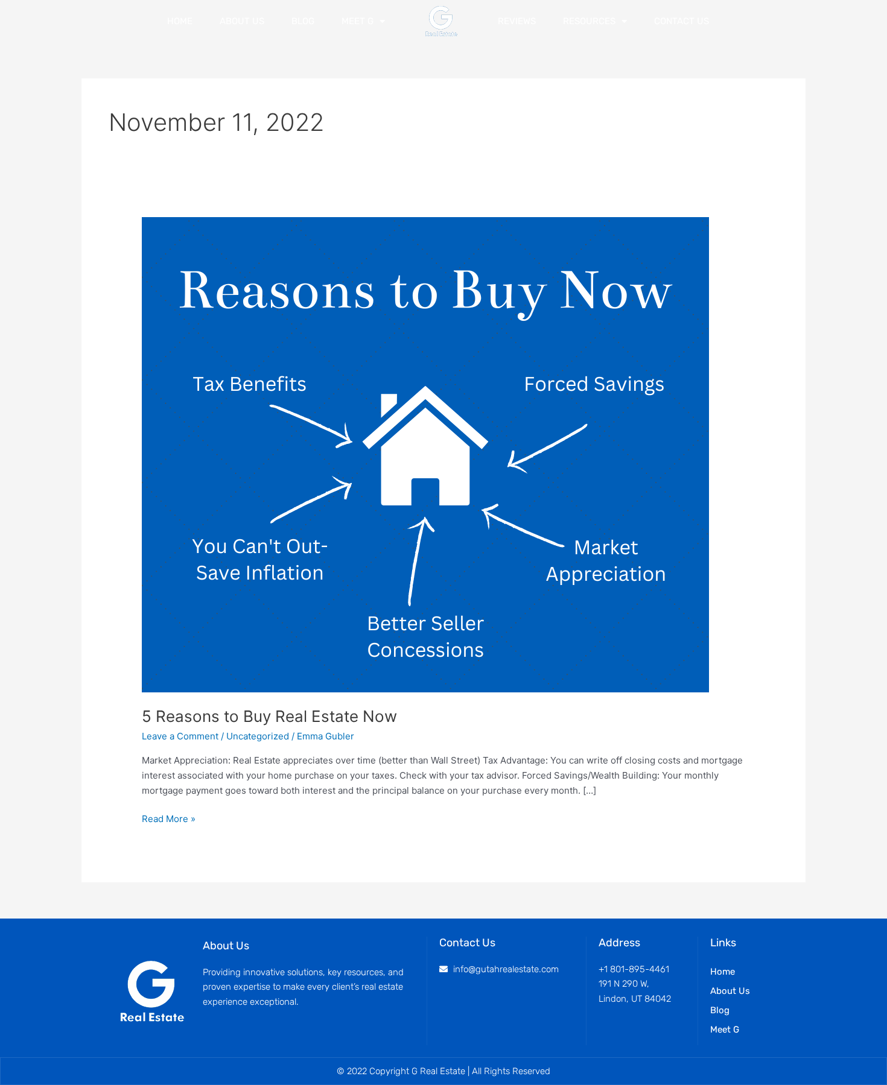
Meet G (358, 21)
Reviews (517, 21)
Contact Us (681, 21)
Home (179, 21)
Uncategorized (257, 736)
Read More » (169, 818)
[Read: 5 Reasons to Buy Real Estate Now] (425, 454)
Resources (589, 21)
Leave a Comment (180, 736)
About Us (242, 21)
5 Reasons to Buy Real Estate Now (269, 716)
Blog (302, 21)
